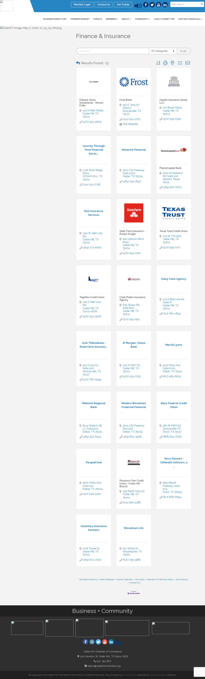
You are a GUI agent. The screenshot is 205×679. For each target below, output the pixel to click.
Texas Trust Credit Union (174, 231)
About (125, 19)
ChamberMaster (158, 675)
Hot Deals (139, 579)
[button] (78, 63)
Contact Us (134, 582)
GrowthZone (128, 675)
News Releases (107, 579)
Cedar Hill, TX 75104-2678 (104, 656)
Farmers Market (80, 19)
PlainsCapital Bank (170, 168)
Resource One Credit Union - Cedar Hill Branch (131, 483)
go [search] (184, 50)
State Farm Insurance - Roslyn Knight (132, 232)
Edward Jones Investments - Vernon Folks (91, 103)
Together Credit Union (91, 297)
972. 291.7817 (103, 661)
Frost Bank (125, 100)
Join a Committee (164, 19)
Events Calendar (125, 579)
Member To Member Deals (160, 579)
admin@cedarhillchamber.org (103, 666)
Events (98, 19)
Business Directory (55, 19)
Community (141, 19)
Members (111, 19)
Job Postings (182, 579)
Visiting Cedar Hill (189, 19)
